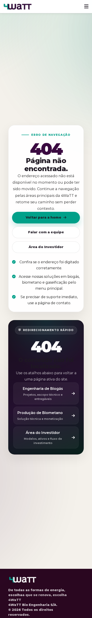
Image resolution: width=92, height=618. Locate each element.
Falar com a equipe (46, 232)
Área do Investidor (46, 247)
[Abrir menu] (86, 6)
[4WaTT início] (18, 6)
